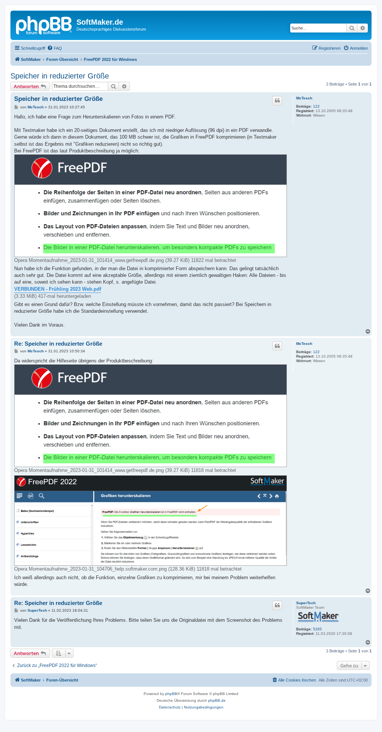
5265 (317, 629)
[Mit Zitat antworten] (277, 100)
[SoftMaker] (44, 24)
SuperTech (306, 603)
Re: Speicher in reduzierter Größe (58, 343)
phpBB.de (217, 700)
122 (316, 106)
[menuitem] (54, 48)
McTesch (304, 98)
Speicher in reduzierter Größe (59, 76)
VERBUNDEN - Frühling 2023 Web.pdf (57, 289)
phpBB (171, 694)
